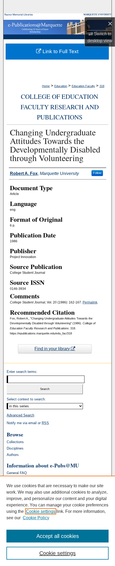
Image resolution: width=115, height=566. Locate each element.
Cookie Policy (36, 518)
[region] (57, 521)
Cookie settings (40, 511)
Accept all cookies (57, 536)
